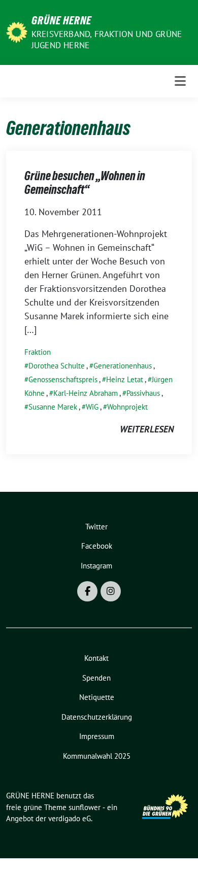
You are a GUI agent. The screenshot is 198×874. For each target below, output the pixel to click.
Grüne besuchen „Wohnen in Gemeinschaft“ (84, 183)
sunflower (85, 807)
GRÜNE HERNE (61, 20)
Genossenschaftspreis (62, 379)
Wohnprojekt (127, 407)
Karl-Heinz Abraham (85, 393)
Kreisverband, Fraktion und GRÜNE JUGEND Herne (106, 39)
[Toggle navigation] (180, 81)
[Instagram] (111, 591)
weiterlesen (147, 429)
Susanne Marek (52, 407)
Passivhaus (143, 393)
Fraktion (37, 352)
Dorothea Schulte (56, 366)
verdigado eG (69, 818)
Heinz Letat (124, 379)
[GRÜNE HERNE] (16, 31)
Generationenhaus (122, 366)
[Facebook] (87, 591)
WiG (92, 407)
